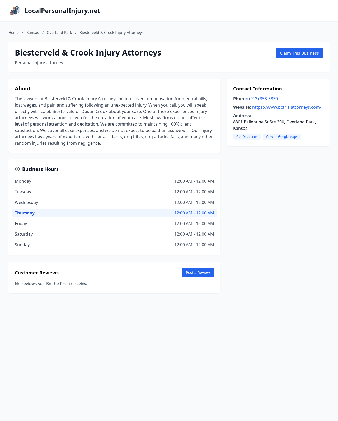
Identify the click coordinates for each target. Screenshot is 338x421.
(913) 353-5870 (263, 99)
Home (13, 32)
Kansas (32, 32)
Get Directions (246, 136)
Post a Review (198, 272)
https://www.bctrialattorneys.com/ (286, 107)
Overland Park (59, 32)
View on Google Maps (282, 136)
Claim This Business (299, 53)
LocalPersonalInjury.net (62, 10)
